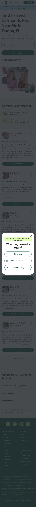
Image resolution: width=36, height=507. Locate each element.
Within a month (18, 261)
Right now (18, 254)
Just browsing (18, 267)
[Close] (31, 235)
